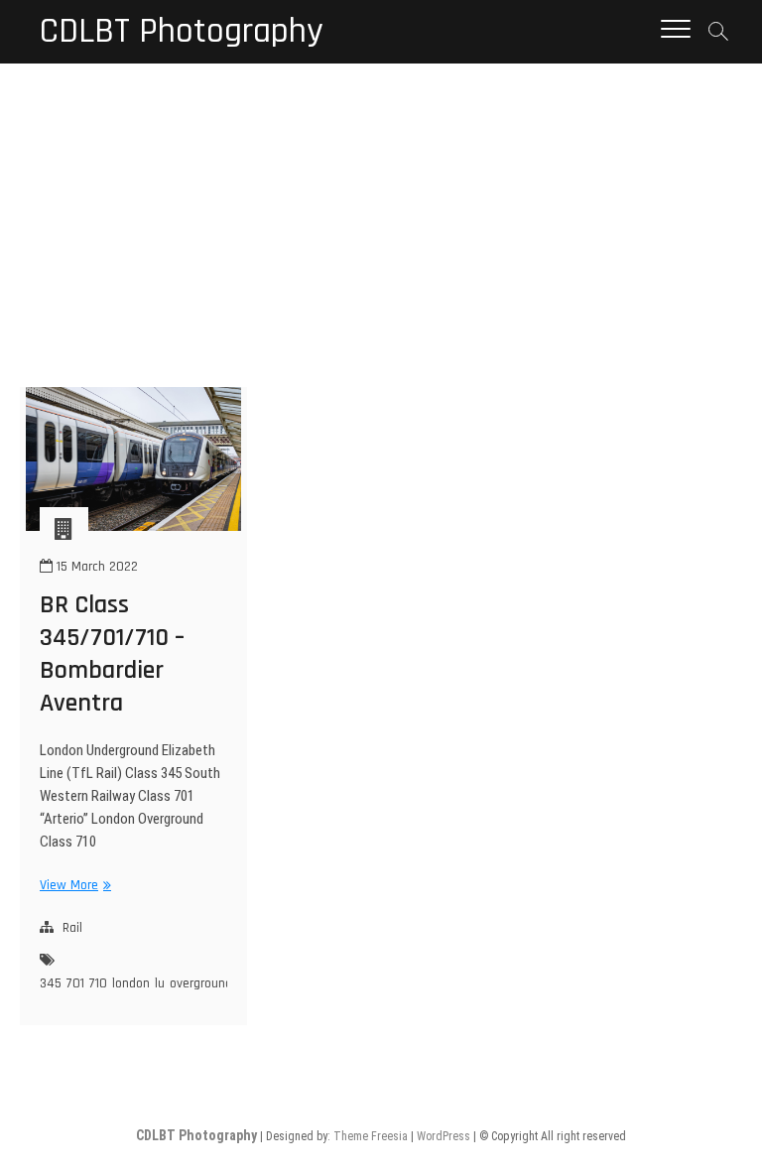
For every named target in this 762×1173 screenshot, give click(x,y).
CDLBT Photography (181, 32)
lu (160, 983)
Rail (72, 928)
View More (73, 885)
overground (201, 983)
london (131, 983)
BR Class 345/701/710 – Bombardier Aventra (112, 653)
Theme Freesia (370, 1136)
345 (51, 983)
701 (75, 983)
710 (98, 983)
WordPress (443, 1136)
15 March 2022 (95, 567)
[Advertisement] (381, 212)
